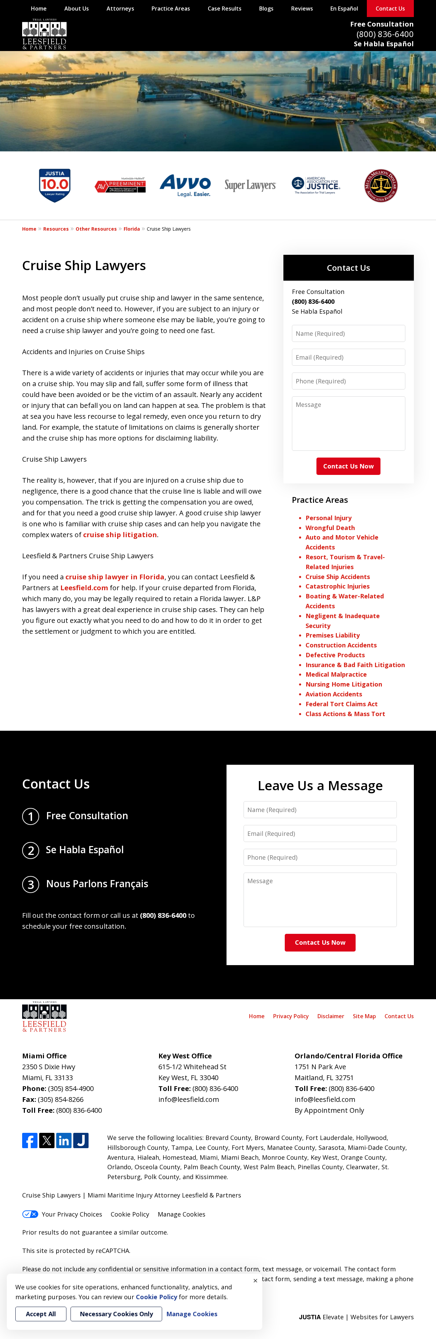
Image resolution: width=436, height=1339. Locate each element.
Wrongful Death (330, 528)
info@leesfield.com (188, 1099)
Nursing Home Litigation (344, 684)
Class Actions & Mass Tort (345, 714)
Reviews (302, 8)
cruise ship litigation (120, 534)
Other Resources (96, 229)
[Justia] (81, 1140)
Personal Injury (329, 518)
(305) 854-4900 (71, 1088)
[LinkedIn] (64, 1140)
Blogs (266, 8)
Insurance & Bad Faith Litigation (355, 665)
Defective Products (335, 655)
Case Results (225, 8)
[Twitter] (46, 1140)
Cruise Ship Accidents (338, 577)
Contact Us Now (348, 466)
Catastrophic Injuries (338, 586)
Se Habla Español (384, 43)
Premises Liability (333, 635)
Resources (56, 229)
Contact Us (390, 8)
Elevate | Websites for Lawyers (356, 1317)
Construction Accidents (341, 645)
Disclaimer (330, 1016)
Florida (132, 229)
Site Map (364, 1016)
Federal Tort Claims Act (342, 704)
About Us (76, 8)
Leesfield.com (83, 587)
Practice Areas (171, 8)
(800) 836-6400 (385, 33)
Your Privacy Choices (72, 1214)
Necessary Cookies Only (116, 1314)
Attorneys (120, 8)
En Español (344, 8)
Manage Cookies (181, 1214)
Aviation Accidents (334, 694)
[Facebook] (29, 1140)
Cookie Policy (130, 1214)
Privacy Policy (291, 1016)
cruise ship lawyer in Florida (115, 576)
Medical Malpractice (336, 674)
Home (39, 8)
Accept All (41, 1314)
